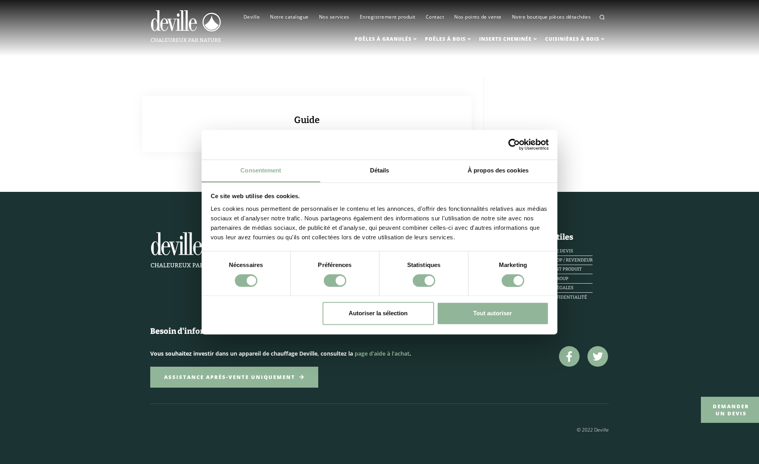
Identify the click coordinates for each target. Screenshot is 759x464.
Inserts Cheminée (505, 39)
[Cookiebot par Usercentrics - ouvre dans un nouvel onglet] (514, 144)
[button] (602, 17)
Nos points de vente (478, 16)
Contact (435, 16)
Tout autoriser (492, 313)
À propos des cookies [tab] (498, 170)
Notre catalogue (289, 16)
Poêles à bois (445, 39)
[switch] (335, 280)
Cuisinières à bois (572, 39)
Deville (252, 16)
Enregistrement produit (387, 16)
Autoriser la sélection (378, 313)
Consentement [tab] (260, 170)
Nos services (334, 16)
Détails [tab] (379, 170)
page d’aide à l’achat (382, 353)
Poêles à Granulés (383, 39)
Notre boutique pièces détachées (551, 16)
